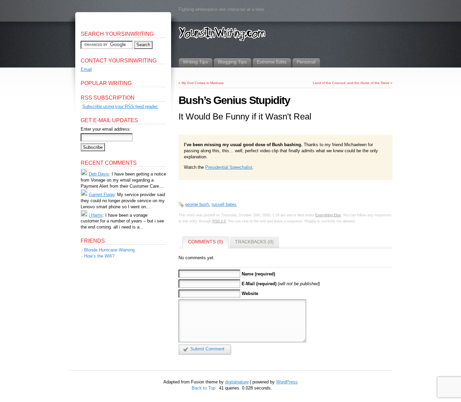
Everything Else (328, 215)
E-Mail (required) (259, 283)
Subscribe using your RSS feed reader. (120, 106)
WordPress (287, 381)
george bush (197, 204)
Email (86, 69)
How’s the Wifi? (99, 256)
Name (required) (258, 273)
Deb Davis (99, 174)
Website (250, 293)
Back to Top (203, 388)
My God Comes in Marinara (203, 83)
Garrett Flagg (101, 194)
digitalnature (237, 381)
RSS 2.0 (219, 221)
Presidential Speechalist (228, 167)
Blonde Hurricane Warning (109, 249)
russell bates (224, 204)
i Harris (96, 215)
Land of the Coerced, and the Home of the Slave (351, 83)
